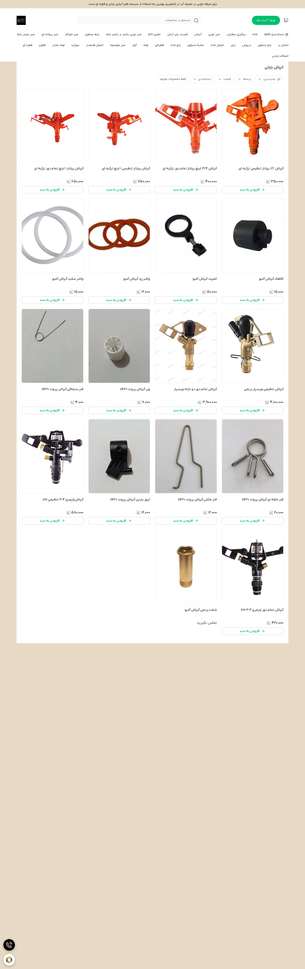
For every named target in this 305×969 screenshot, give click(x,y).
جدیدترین (269, 79)
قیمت (227, 79)
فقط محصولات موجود (173, 79)
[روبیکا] (9, 960)
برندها (247, 79)
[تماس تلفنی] (9, 945)
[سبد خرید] (285, 20)
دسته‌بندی (204, 79)
